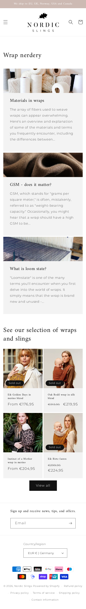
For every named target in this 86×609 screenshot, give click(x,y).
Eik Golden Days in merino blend (19, 396)
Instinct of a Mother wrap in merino (20, 460)
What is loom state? (28, 269)
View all (43, 485)
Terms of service (44, 592)
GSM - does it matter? (31, 185)
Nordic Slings (23, 586)
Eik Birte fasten (57, 459)
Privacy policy (19, 592)
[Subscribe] (70, 523)
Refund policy (73, 586)
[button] (5, 22)
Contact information (45, 599)
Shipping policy (69, 592)
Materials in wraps (27, 101)
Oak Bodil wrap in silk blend (61, 396)
